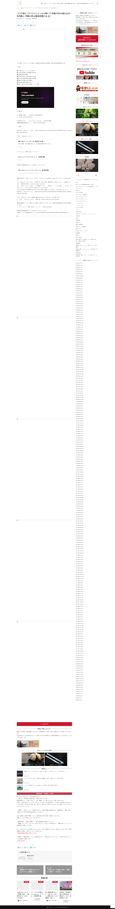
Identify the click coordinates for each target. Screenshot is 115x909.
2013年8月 (78, 582)
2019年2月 (78, 442)
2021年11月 (78, 371)
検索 (96, 175)
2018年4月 (78, 463)
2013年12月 (78, 574)
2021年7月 (78, 380)
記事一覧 (30, 858)
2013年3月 (78, 593)
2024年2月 (78, 314)
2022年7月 (78, 354)
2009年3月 (78, 695)
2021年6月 (78, 382)
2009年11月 (78, 678)
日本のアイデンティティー (82, 230)
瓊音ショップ (29, 817)
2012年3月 (78, 619)
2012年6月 (78, 612)
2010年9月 (78, 657)
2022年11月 (78, 346)
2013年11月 (78, 576)
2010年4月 (78, 668)
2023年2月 (78, 339)
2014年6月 (78, 561)
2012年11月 (78, 602)
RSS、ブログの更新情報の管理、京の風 (84, 184)
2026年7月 (78, 263)
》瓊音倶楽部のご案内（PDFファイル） (27, 833)
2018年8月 (78, 455)
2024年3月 (78, 312)
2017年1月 (78, 495)
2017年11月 (78, 474)
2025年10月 (78, 278)
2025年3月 (78, 288)
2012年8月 (78, 608)
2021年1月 (78, 393)
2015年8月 (78, 531)
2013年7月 (78, 585)
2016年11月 (78, 499)
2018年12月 (78, 446)
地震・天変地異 (79, 224)
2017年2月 (78, 493)
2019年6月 (78, 433)
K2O (77, 182)
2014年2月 (78, 570)
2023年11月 (78, 320)
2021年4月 (78, 386)
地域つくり (78, 222)
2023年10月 (78, 322)
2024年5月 (78, 308)
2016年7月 (78, 508)
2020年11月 (78, 397)
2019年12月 (78, 420)
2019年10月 (78, 425)
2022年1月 (78, 367)
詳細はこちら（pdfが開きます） (83, 61)
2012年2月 (78, 621)
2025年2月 (78, 290)
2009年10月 (78, 681)
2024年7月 (78, 303)
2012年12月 (78, 599)
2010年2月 (78, 672)
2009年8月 (78, 685)
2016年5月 (78, 512)
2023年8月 (78, 327)
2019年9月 (78, 427)
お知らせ (78, 190)
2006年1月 (78, 700)
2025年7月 (78, 284)
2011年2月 (78, 646)
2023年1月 (78, 342)
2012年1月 (78, 623)
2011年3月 (78, 644)
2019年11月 (78, 423)
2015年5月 (78, 538)
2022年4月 (78, 361)
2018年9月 (78, 452)
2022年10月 (78, 348)
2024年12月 (78, 295)
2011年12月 (78, 625)
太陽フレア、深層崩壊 (81, 226)
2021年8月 (78, 378)
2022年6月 (78, 356)
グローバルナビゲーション (82, 196)
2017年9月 (78, 478)
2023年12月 (78, 318)
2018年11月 (78, 448)
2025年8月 (78, 282)
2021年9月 (78, 376)
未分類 (77, 235)
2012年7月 (78, 610)
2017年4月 (78, 489)
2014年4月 (78, 565)
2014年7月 (78, 559)
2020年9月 (78, 401)
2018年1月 (78, 469)
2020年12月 (78, 395)
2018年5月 (78, 461)
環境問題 (78, 243)
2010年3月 (78, 670)
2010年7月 (78, 661)
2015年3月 (78, 542)
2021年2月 (78, 391)
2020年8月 (78, 403)
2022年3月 (78, 363)
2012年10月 (78, 604)
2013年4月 (78, 591)
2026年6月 (78, 265)
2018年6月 (78, 459)
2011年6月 (78, 638)
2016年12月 (78, 497)
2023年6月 (78, 331)
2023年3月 (78, 337)
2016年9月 (78, 504)
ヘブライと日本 (79, 207)
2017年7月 (78, 482)
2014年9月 (78, 555)
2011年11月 (78, 627)
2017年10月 (78, 476)
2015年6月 (78, 536)
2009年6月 (78, 689)
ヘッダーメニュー (80, 203)
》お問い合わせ (21, 840)
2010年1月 (78, 674)
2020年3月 (78, 414)
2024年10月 (78, 297)
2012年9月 (78, 606)
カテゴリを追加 (79, 192)
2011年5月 (78, 640)
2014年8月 (78, 557)
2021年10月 (78, 374)
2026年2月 (78, 271)
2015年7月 (78, 533)
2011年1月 (78, 649)
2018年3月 (78, 465)
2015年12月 (78, 523)
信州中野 (78, 216)
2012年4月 (78, 617)
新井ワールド (79, 228)
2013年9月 (78, 580)
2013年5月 (78, 589)
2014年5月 (78, 563)
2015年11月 (78, 525)
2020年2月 (78, 416)
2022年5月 (78, 359)
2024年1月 (78, 316)
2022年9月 (78, 350)
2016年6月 (78, 510)
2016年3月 (78, 516)
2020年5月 (78, 410)
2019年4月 (78, 437)
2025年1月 (78, 293)
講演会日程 (78, 252)
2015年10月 (78, 527)
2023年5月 (78, 333)
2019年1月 (78, 444)
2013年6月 (78, 587)
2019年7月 (78, 431)
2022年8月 (78, 352)
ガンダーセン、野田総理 (81, 194)
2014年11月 (78, 550)
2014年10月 (78, 553)
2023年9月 (78, 325)
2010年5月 (78, 666)
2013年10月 (78, 578)
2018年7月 (78, 457)
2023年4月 (78, 335)
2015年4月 (78, 540)
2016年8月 (78, 506)
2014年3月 (78, 568)
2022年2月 (78, 365)
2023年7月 (78, 329)
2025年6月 (78, 286)
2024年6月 (78, 305)
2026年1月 (78, 273)
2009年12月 (78, 676)
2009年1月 (78, 698)
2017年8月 (78, 480)
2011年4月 (78, 642)
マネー (77, 209)
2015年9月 (78, 529)
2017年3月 (78, 491)
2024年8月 (78, 301)
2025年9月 (78, 280)
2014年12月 (78, 548)
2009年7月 (78, 687)
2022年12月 (78, 344)
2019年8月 (78, 429)
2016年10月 (78, 501)
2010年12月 (78, 651)
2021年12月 (78, 369)
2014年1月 (78, 572)
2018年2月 (78, 467)
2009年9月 (78, 683)
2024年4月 (78, 310)
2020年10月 (78, 399)
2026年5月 (78, 267)
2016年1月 (78, 521)
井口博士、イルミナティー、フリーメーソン (86, 213)
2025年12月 (78, 275)
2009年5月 (78, 691)
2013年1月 (78, 597)
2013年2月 (78, 595)
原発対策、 (78, 220)
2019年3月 (78, 440)
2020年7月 (78, 406)
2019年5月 (78, 435)
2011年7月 (78, 636)
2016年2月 (78, 518)
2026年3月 (78, 269)
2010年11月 (78, 653)
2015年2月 (78, 544)
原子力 (77, 218)
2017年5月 (78, 487)
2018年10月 (78, 450)
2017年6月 (78, 484)
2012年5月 (78, 614)
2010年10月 (78, 655)
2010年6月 (78, 663)
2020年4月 (78, 412)
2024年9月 (78, 299)
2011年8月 (78, 634)
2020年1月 (78, 418)
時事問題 (35, 18)
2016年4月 (78, 514)
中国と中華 (78, 211)
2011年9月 (78, 631)
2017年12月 (78, 472)
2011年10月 (78, 629)
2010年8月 (78, 659)
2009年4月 (78, 693)
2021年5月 (78, 384)
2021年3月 (78, 389)
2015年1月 (78, 546)
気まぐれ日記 (79, 237)
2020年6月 (78, 408)
